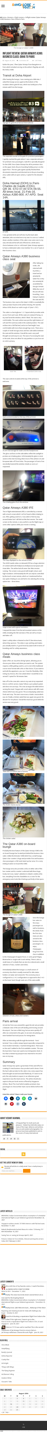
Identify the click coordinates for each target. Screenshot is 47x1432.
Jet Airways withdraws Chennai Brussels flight (17, 1332)
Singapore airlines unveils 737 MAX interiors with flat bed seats (23, 1223)
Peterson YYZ (10, 1327)
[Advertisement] (18, 1192)
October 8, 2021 (12, 1313)
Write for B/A (5, 1291)
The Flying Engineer (8, 1370)
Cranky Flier (5, 1359)
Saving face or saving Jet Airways (12, 1235)
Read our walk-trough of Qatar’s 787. (25, 307)
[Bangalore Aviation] (23, 5)
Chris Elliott (5, 1345)
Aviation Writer (6, 1378)
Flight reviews (19, 17)
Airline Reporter (6, 1356)
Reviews (10, 17)
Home (4, 17)
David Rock (9, 1316)
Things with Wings (7, 1367)
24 (17, 1407)
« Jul (2, 1412)
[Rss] (23, 1154)
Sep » (7, 1412)
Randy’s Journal (6, 1352)
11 (23, 1401)
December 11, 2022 (18, 1291)
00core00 (9, 1286)
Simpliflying (5, 1348)
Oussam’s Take (6, 1382)
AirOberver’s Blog (7, 1374)
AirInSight (4, 1363)
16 (11, 1404)
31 (17, 1410)
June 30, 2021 (14, 1324)
